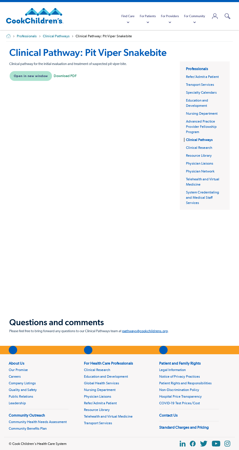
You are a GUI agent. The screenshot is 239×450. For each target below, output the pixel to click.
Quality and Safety (23, 390)
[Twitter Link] (204, 443)
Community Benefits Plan (28, 428)
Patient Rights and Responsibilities (185, 383)
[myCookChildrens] (214, 16)
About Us (16, 363)
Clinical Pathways (199, 140)
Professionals (197, 68)
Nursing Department (202, 113)
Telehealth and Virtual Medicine (108, 416)
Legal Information (172, 370)
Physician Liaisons (199, 163)
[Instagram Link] (227, 443)
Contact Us (168, 415)
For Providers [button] (170, 16)
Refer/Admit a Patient (202, 77)
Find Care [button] (128, 16)
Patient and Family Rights (180, 363)
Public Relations (21, 396)
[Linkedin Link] (183, 443)
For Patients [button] (148, 16)
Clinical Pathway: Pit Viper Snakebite (88, 52)
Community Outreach (27, 415)
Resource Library (199, 155)
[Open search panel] (227, 16)
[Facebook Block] (193, 443)
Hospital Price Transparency (180, 396)
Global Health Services (101, 383)
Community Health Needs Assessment (38, 422)
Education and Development (106, 376)
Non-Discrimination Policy (179, 390)
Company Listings (22, 383)
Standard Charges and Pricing (184, 427)
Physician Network (200, 171)
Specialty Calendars (201, 92)
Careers (15, 376)
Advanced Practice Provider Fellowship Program (201, 126)
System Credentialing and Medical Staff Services (202, 197)
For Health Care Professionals (108, 363)
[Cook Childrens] (33, 16)
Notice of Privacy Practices (179, 376)
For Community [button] (194, 16)
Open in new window (31, 76)
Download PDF (65, 76)
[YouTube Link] (216, 443)
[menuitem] (128, 16)
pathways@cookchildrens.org (145, 331)
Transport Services (200, 84)
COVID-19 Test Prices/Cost (179, 403)
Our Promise (18, 370)
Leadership (17, 403)
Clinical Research (199, 148)
